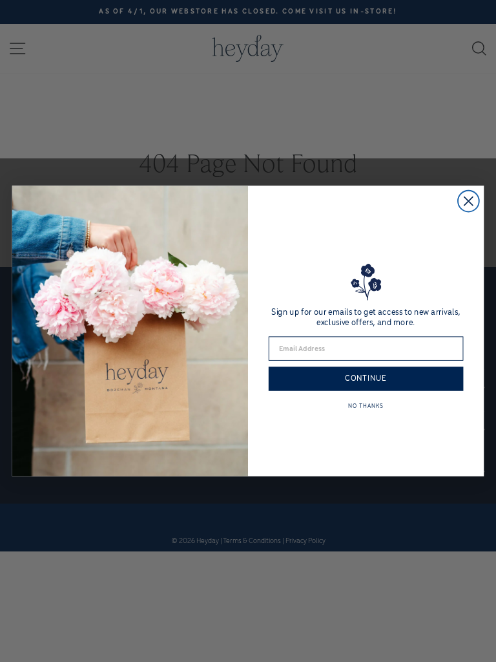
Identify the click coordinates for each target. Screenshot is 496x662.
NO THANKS (365, 406)
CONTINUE (366, 378)
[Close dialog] (468, 201)
